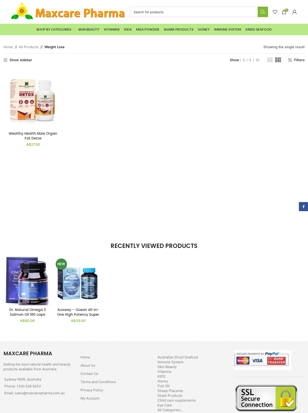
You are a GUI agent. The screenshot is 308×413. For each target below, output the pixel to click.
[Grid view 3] (270, 60)
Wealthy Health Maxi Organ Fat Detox (33, 136)
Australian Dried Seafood (178, 357)
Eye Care (165, 405)
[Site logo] (68, 11)
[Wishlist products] (275, 11)
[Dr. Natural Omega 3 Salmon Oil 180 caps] (27, 281)
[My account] (294, 11)
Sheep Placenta (170, 391)
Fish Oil (164, 386)
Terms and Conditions (98, 382)
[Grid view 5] (278, 60)
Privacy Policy (91, 390)
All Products (29, 47)
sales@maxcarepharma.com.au (40, 393)
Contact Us (89, 373)
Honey (163, 381)
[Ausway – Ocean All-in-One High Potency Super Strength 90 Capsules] (78, 281)
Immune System (171, 362)
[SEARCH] (263, 12)
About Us (87, 365)
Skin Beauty (167, 367)
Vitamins (164, 371)
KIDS (162, 376)
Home (8, 47)
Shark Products (170, 395)
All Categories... (170, 410)
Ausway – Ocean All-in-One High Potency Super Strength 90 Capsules (78, 314)
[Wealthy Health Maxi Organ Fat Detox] (32, 99)
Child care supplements (177, 400)
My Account (89, 398)
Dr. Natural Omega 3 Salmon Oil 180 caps (27, 312)
